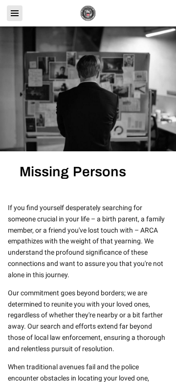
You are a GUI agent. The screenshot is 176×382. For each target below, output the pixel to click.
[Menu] (14, 13)
